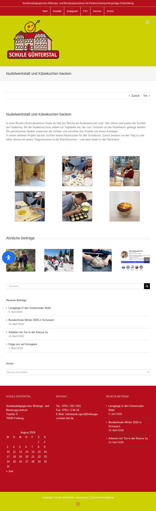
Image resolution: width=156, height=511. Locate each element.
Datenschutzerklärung (102, 497)
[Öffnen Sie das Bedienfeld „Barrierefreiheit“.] (8, 257)
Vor (145, 95)
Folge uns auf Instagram (23, 344)
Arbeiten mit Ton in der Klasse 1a (28, 332)
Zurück (135, 95)
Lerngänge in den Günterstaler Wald (30, 307)
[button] (147, 260)
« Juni (9, 471)
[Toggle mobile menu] (148, 22)
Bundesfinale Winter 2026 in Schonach (31, 320)
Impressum (82, 497)
